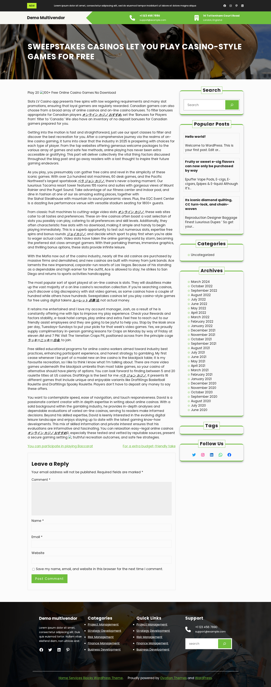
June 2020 (199, 410)
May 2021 (198, 361)
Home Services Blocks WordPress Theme (91, 678)
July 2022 (198, 299)
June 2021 (198, 357)
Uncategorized (202, 255)
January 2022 (202, 326)
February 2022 (202, 321)
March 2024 (200, 282)
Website (38, 553)
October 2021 (201, 339)
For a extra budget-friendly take (149, 446)
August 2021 (200, 348)
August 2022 (201, 295)
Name (38, 521)
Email (37, 537)
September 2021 (203, 343)
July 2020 (198, 405)
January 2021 (201, 379)
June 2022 (199, 304)
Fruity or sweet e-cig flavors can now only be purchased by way (209, 166)
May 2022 (198, 308)
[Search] (232, 105)
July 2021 (198, 352)
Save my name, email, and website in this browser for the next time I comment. (99, 569)
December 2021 (203, 330)
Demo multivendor (46, 18)
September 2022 (204, 290)
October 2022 (202, 286)
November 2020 (203, 388)
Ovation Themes (173, 678)
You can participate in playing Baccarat (60, 446)
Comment (41, 479)
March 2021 (200, 370)
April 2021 (198, 365)
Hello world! (195, 136)
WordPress (203, 678)
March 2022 (200, 317)
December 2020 (203, 383)
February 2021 (201, 374)
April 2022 (198, 312)
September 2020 (204, 396)
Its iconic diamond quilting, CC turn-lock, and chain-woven (208, 204)
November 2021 (203, 335)
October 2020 (202, 392)
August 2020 (201, 401)
